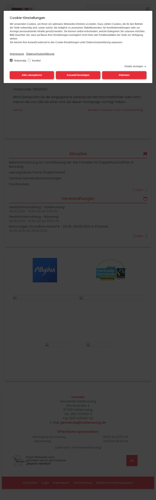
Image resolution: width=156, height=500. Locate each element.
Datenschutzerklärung (40, 53)
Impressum (17, 53)
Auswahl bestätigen (78, 75)
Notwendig (20, 60)
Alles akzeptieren (32, 75)
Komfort (36, 60)
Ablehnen (124, 75)
